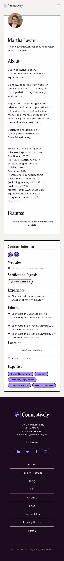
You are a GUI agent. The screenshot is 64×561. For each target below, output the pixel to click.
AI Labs (32, 497)
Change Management (20, 374)
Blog (32, 481)
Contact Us (32, 514)
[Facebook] (36, 451)
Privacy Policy (32, 522)
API (32, 489)
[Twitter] (27, 451)
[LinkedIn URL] (10, 254)
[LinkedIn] (18, 451)
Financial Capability (44, 385)
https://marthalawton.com (27, 268)
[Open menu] (58, 6)
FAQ (32, 505)
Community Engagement (22, 380)
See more (14, 201)
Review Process (32, 472)
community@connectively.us (32, 434)
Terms (32, 530)
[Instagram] (45, 451)
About (32, 464)
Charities (41, 374)
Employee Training (19, 385)
